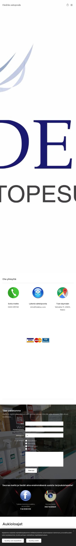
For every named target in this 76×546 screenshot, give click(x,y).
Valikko (72, 5)
